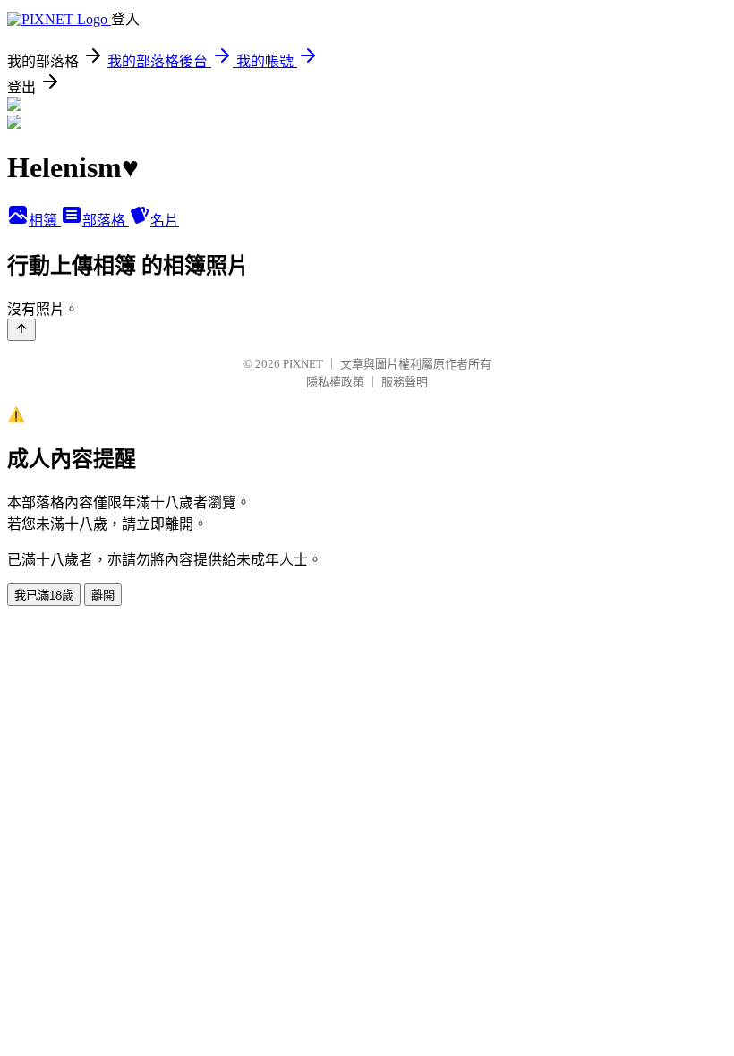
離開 (103, 595)
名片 (164, 220)
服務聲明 (404, 381)
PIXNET (303, 363)
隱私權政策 (335, 381)
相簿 (45, 220)
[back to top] (21, 330)
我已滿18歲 (43, 595)
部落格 (105, 220)
